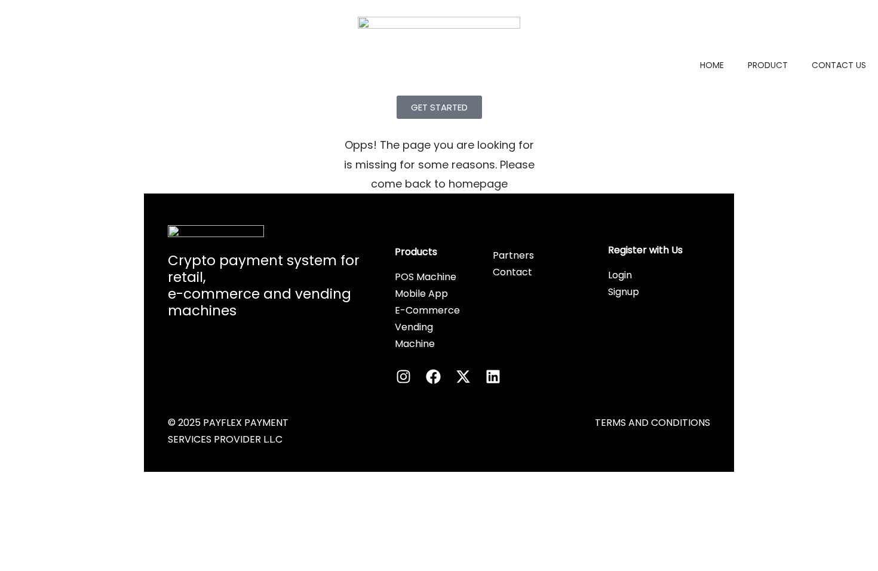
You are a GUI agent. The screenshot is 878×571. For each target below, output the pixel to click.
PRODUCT (768, 65)
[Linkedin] (493, 376)
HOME (712, 65)
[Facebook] (434, 376)
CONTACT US (839, 65)
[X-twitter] (463, 376)
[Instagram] (404, 376)
